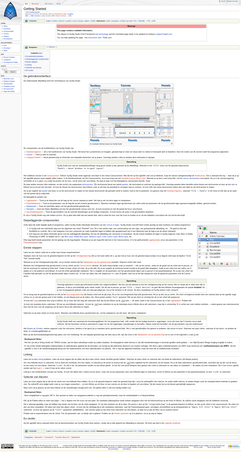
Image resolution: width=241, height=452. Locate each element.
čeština (54, 21)
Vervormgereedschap (74, 295)
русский (129, 21)
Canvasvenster (53, 176)
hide (40, 53)
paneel (44, 191)
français (80, 21)
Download (6, 29)
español (68, 21)
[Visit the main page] (11, 11)
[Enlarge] (172, 143)
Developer (6, 48)
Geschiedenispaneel (34, 212)
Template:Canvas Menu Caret (133, 178)
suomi (74, 21)
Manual (51, 47)
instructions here (94, 38)
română (122, 21)
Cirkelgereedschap (83, 256)
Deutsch (61, 21)
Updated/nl (75, 437)
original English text (164, 34)
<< (47, 47)
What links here (8, 78)
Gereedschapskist (33, 152)
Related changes (9, 81)
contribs (70, 14)
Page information (9, 91)
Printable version (9, 86)
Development (7, 39)
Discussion (35, 4)
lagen (117, 225)
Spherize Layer (95, 237)
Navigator (30, 209)
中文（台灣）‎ (151, 21)
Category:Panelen (33, 157)
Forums (6, 34)
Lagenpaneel (31, 201)
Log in (223, 1)
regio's (39, 368)
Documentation (8, 31)
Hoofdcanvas (200, 176)
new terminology (101, 34)
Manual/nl (38, 437)
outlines (229, 366)
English (48, 21)
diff (26, 16)
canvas (109, 225)
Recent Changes (9, 57)
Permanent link (8, 89)
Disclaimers (127, 449)
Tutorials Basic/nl (62, 437)
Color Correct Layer (109, 237)
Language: (33, 21)
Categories (28, 437)
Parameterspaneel (31, 243)
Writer (5, 50)
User (5, 45)
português (115, 21)
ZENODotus (58, 14)
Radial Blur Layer (81, 237)
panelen (125, 184)
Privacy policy (198, 447)
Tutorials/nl (48, 437)
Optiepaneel (31, 206)
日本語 (93, 21)
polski (108, 21)
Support (6, 36)
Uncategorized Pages (10, 62)
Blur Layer (69, 237)
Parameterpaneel (33, 203)
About (5, 26)
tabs (233, 184)
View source (49, 4)
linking (41, 359)
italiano (87, 21)
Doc (26, 4)
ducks (115, 297)
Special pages (8, 84)
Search (3, 66)
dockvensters (87, 184)
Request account (232, 1)
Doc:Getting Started (33, 12)
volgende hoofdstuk (172, 423)
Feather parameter (121, 413)
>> (56, 47)
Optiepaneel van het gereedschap (96, 262)
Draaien (30, 329)
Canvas (29, 155)
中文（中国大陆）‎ (140, 21)
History (58, 4)
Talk (64, 14)
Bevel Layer (123, 237)
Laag (45, 181)
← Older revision (34, 16)
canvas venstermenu (191, 178)
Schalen (39, 329)
